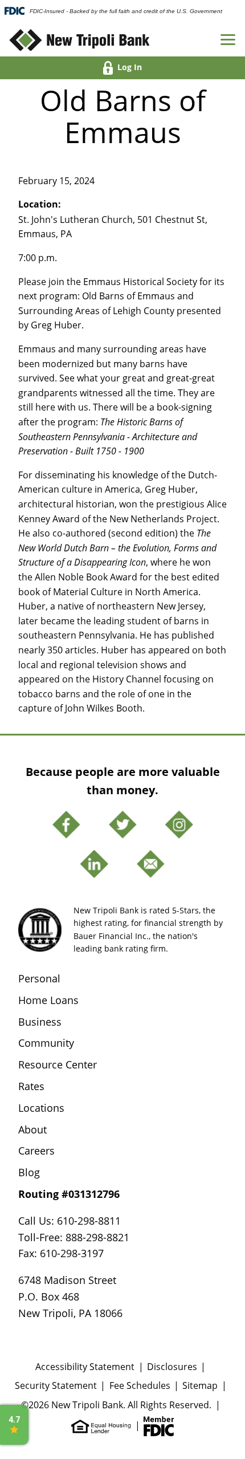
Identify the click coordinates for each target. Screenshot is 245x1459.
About (32, 1129)
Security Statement (56, 1385)
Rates (31, 1086)
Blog (29, 1172)
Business (40, 1022)
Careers (36, 1150)
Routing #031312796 (69, 1194)
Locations (41, 1108)
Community (46, 1043)
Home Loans (48, 1000)
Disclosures (172, 1366)
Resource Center (57, 1064)
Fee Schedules (139, 1385)
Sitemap (200, 1385)
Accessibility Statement (84, 1366)
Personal (39, 978)
